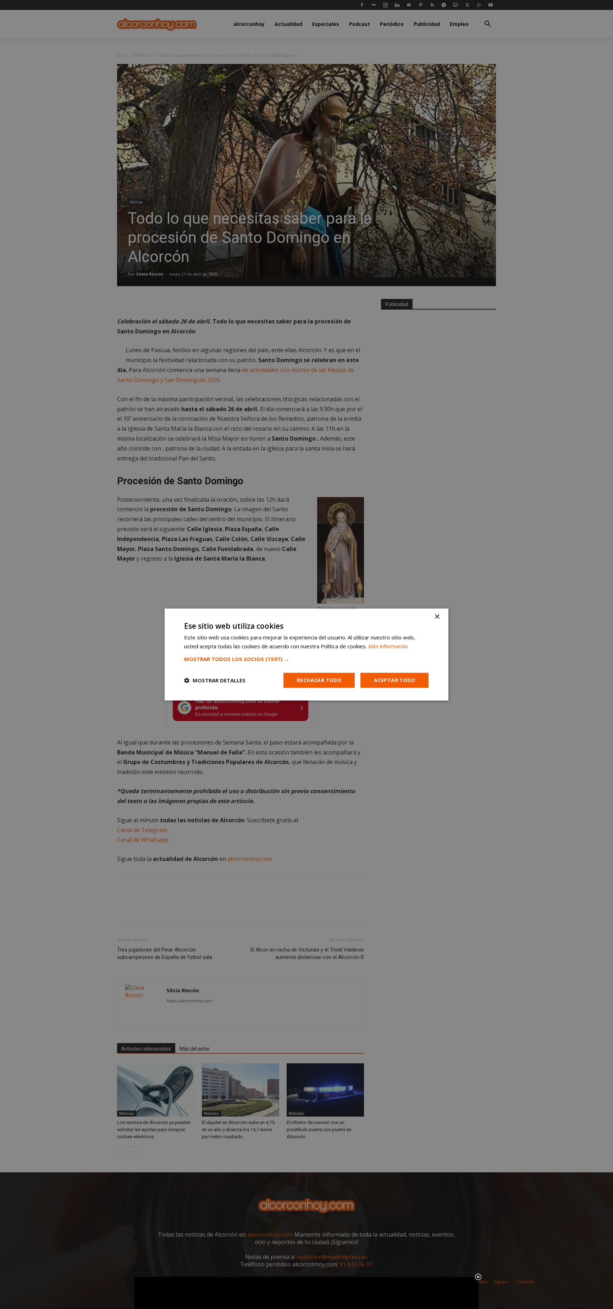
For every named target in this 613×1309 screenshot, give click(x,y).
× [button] (437, 617)
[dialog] (306, 654)
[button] (306, 659)
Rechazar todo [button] (319, 680)
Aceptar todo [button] (394, 680)
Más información (388, 646)
